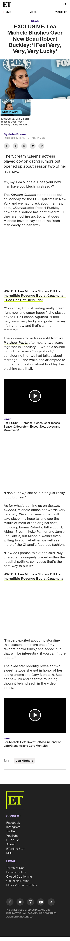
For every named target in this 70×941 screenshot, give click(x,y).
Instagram (13, 827)
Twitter (11, 831)
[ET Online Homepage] (8, 4)
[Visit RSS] (51, 902)
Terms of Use (15, 868)
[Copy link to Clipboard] (41, 146)
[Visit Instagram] (30, 902)
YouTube (12, 836)
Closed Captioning (19, 876)
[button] (35, 396)
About (10, 844)
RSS (9, 853)
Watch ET (61, 12)
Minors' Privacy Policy (21, 885)
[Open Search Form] (65, 5)
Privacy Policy (16, 872)
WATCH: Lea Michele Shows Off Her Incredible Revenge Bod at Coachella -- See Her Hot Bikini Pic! (35, 296)
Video (33, 12)
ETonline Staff (15, 849)
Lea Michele (24, 761)
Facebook (13, 823)
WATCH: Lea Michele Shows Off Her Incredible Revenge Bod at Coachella (33, 576)
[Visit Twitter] (20, 902)
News (35, 21)
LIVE (8, 12)
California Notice (17, 881)
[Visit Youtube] (40, 902)
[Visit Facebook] (9, 902)
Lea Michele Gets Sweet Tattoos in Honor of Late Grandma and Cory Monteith (32, 744)
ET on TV (12, 840)
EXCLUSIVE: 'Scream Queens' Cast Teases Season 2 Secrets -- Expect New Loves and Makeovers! (32, 426)
